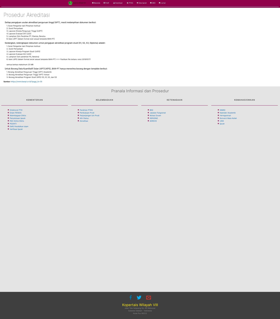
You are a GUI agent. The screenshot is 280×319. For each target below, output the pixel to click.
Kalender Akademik (227, 113)
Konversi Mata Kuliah (228, 118)
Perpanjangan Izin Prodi (89, 115)
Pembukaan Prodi (87, 113)
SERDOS (153, 121)
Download (118, 3)
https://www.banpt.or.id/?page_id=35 (26, 81)
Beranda (97, 3)
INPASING (154, 118)
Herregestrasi (225, 115)
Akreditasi (84, 121)
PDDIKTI (13, 124)
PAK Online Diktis (16, 121)
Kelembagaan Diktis (17, 115)
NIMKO (222, 110)
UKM (221, 121)
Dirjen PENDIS (15, 113)
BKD (153, 3)
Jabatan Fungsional (158, 113)
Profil (107, 3)
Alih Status (84, 118)
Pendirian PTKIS (86, 110)
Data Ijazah (142, 3)
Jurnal (163, 3)
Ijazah (222, 124)
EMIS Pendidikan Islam (18, 126)
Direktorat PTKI (15, 110)
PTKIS (130, 3)
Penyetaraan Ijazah (17, 118)
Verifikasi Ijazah (16, 129)
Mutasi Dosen (155, 115)
